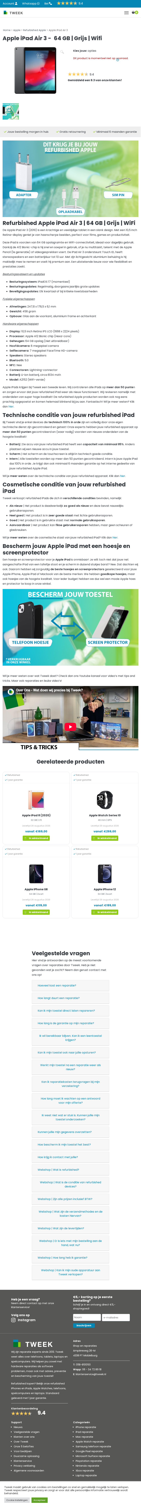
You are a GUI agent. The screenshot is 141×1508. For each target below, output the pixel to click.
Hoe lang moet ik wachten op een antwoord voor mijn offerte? (70, 1101)
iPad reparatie (84, 1432)
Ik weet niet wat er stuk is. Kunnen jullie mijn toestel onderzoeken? (71, 1117)
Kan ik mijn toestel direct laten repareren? (66, 1011)
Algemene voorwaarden (29, 1470)
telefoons (59, 1388)
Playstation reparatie (89, 1461)
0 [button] (136, 12)
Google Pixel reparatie (89, 1451)
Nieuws (18, 1427)
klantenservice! (20, 1307)
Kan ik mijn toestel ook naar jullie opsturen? (67, 1053)
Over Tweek (21, 1441)
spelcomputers (20, 1393)
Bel (46, 4)
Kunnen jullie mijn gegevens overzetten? (65, 1132)
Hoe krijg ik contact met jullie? (58, 1157)
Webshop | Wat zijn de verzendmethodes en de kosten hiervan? (70, 1214)
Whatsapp (29, 4)
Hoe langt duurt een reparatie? (59, 998)
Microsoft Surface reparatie (93, 1456)
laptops (40, 1393)
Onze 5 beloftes (24, 1446)
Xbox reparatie (85, 1470)
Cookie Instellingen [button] (17, 1500)
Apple (16, 30)
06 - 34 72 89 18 (91, 1369)
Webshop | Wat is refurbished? (58, 1170)
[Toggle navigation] (126, 13)
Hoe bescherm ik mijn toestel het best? (64, 1145)
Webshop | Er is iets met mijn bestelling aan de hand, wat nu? (70, 1243)
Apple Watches (42, 1388)
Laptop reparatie (86, 1475)
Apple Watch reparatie (90, 1441)
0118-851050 (83, 1364)
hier (11, 406)
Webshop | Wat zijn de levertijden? (61, 1228)
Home (6, 30)
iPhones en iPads (21, 1388)
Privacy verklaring (24, 1465)
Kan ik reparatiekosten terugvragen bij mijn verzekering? (70, 1084)
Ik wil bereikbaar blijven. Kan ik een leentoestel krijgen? (70, 1038)
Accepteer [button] (40, 1500)
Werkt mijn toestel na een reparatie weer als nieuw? (70, 1067)
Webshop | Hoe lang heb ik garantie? (62, 1258)
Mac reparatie (84, 1437)
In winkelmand (38, 838)
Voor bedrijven (23, 1451)
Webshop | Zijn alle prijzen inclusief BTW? (65, 1199)
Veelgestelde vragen (27, 1432)
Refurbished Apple (34, 30)
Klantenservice (23, 1461)
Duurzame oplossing (26, 1456)
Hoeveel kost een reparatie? (57, 985)
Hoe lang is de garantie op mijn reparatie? (66, 1023)
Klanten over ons (24, 1437)
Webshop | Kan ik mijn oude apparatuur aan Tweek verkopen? (70, 1272)
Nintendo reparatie (87, 1465)
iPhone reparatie (86, 1427)
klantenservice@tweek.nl (91, 1374)
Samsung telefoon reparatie (93, 1446)
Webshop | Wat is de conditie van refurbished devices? (70, 1184)
